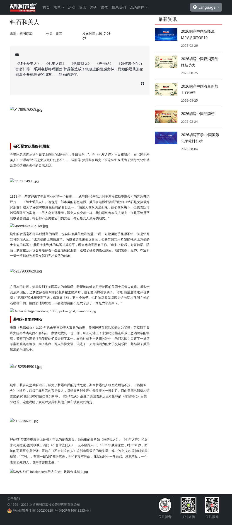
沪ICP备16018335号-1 (75, 510)
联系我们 (118, 7)
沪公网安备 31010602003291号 (35, 510)
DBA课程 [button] (137, 7)
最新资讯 (168, 19)
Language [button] (207, 7)
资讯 (82, 7)
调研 (93, 7)
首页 (46, 7)
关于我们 (13, 498)
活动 (71, 7)
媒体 (104, 7)
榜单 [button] (57, 7)
